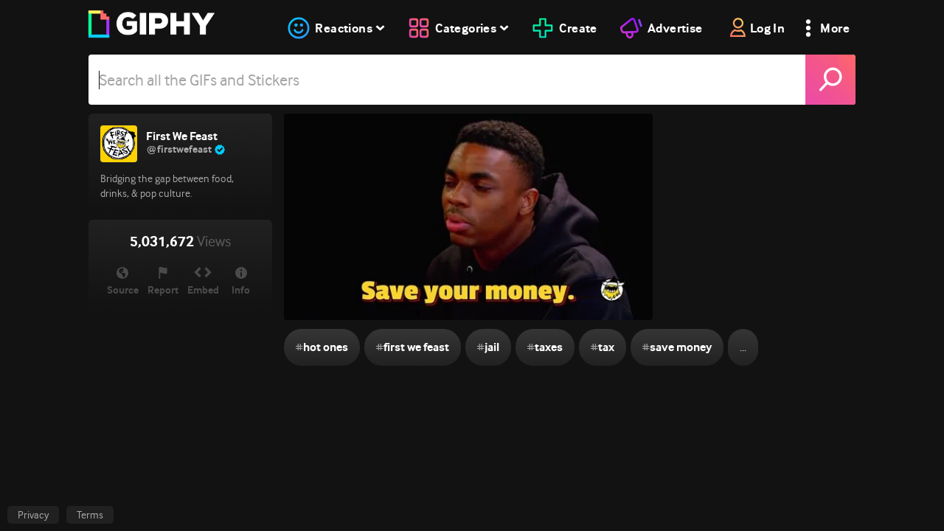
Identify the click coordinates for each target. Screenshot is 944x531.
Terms (90, 515)
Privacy (33, 515)
